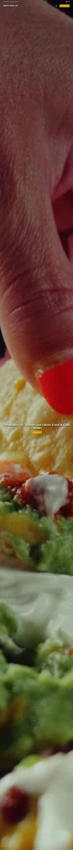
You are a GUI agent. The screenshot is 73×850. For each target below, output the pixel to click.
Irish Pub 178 (10, 6)
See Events (64, 5)
